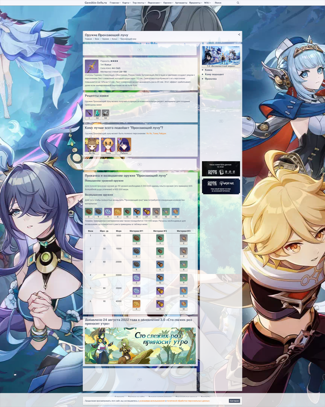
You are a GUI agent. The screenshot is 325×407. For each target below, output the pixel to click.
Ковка (208, 70)
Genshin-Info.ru (96, 3)
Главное (114, 3)
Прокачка (211, 78)
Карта (126, 3)
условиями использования (152, 401)
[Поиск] (238, 3)
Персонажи (154, 3)
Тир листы (138, 3)
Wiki (206, 3)
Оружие (167, 3)
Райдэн (162, 133)
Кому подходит (214, 74)
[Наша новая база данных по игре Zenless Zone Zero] (221, 168)
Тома (155, 133)
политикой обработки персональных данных (188, 401)
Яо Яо (149, 133)
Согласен (234, 401)
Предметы (194, 3)
